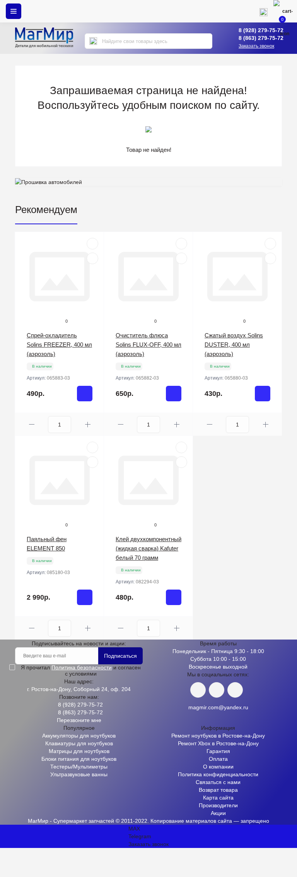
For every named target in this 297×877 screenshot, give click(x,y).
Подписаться (120, 656)
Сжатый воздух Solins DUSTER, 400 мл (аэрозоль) (234, 344)
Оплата (218, 759)
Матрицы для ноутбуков (79, 751)
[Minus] (31, 424)
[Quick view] (92, 243)
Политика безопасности (81, 667)
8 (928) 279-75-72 (261, 30)
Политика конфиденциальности (218, 774)
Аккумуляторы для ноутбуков (79, 736)
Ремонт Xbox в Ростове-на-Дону (218, 743)
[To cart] (84, 393)
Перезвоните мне (79, 720)
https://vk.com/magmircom (198, 690)
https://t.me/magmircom (216, 690)
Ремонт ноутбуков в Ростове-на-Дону (218, 736)
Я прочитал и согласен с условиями (81, 670)
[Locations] (241, 11)
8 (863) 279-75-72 (261, 38)
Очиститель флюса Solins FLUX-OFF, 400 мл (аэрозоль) (148, 344)
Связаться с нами (218, 782)
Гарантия (218, 751)
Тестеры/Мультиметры (79, 767)
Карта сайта (218, 797)
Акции (218, 813)
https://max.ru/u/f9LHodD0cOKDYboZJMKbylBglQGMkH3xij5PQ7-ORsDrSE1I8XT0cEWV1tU (235, 690)
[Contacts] (263, 11)
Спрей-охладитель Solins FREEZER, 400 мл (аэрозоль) (59, 344)
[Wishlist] (92, 258)
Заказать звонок (256, 46)
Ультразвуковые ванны (79, 774)
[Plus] (87, 424)
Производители (218, 805)
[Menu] (13, 11)
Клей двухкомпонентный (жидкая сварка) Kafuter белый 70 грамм (148, 548)
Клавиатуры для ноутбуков (79, 743)
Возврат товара (218, 790)
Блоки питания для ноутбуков (78, 759)
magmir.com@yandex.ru (218, 707)
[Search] (93, 41)
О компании (218, 767)
